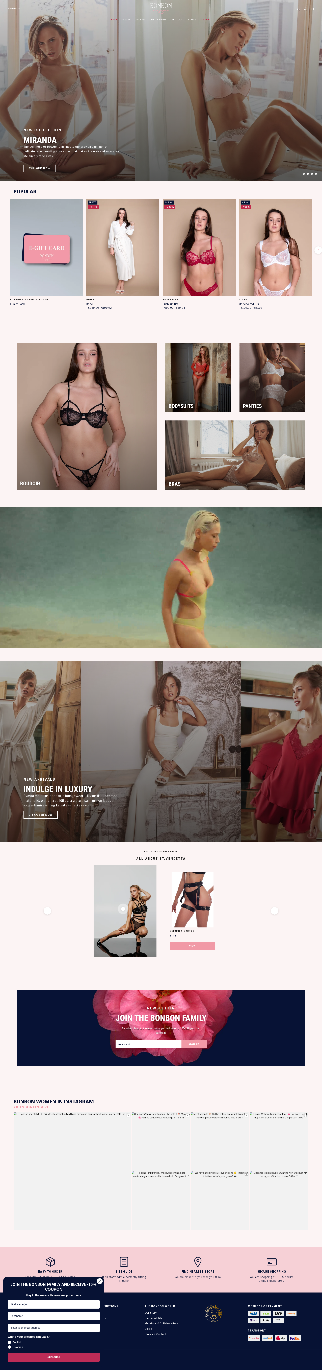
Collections (158, 19)
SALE (114, 19)
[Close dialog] (100, 1281)
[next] (318, 250)
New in (126, 19)
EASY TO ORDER (50, 1271)
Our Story (151, 1312)
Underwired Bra (249, 304)
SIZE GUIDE (124, 1271)
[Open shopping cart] (312, 8)
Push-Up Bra (170, 304)
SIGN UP (194, 1044)
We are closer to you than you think (198, 1277)
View (192, 946)
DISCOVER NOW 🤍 (43, 168)
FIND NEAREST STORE (197, 1271)
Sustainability (153, 1318)
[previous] (4, 250)
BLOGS (192, 19)
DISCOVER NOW (41, 814)
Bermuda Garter (182, 931)
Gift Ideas (177, 19)
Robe (89, 304)
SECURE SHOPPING (271, 1271)
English (12, 9)
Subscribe (53, 1357)
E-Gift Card (17, 304)
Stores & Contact (155, 1334)
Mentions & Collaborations (162, 1323)
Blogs (148, 1328)
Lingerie (140, 19)
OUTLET (205, 19)
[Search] (305, 8)
